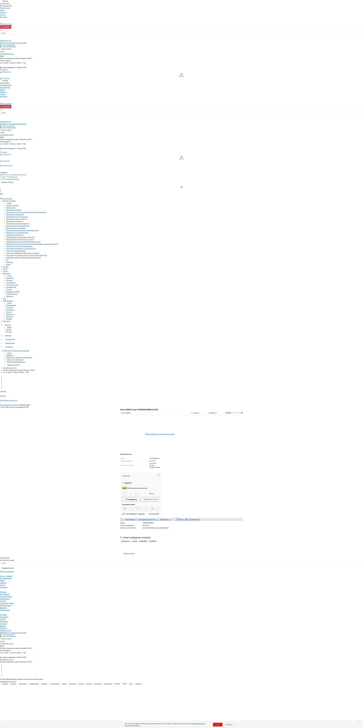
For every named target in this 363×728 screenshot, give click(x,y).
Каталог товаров (6, 576)
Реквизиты (4, 621)
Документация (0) (146, 519)
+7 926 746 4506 (8, 46)
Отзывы (3, 601)
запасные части (125, 541)
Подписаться (8, 568)
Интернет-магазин (7, 571)
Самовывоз (4, 617)
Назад (9, 203)
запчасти (134, 541)
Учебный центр (6, 605)
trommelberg (152, 541)
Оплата (179, 519)
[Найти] (2, 38)
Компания (4, 587)
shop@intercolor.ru (7, 54)
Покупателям (5, 610)
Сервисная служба (7, 603)
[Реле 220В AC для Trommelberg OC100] (160, 434)
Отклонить (228, 725)
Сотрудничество (6, 596)
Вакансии (3, 608)
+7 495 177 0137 (8, 45)
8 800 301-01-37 (5, 41)
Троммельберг (143, 541)
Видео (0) (164, 519)
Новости (3, 583)
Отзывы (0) (194, 519)
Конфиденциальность (8, 681)
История (3, 592)
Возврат (3, 626)
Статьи (2, 585)
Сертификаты (5, 599)
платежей (134, 488)
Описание (129, 519)
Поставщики (4, 594)
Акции (2, 581)
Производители (6, 578)
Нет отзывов (125, 413)
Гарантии (3, 624)
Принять (218, 725)
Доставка (3, 615)
